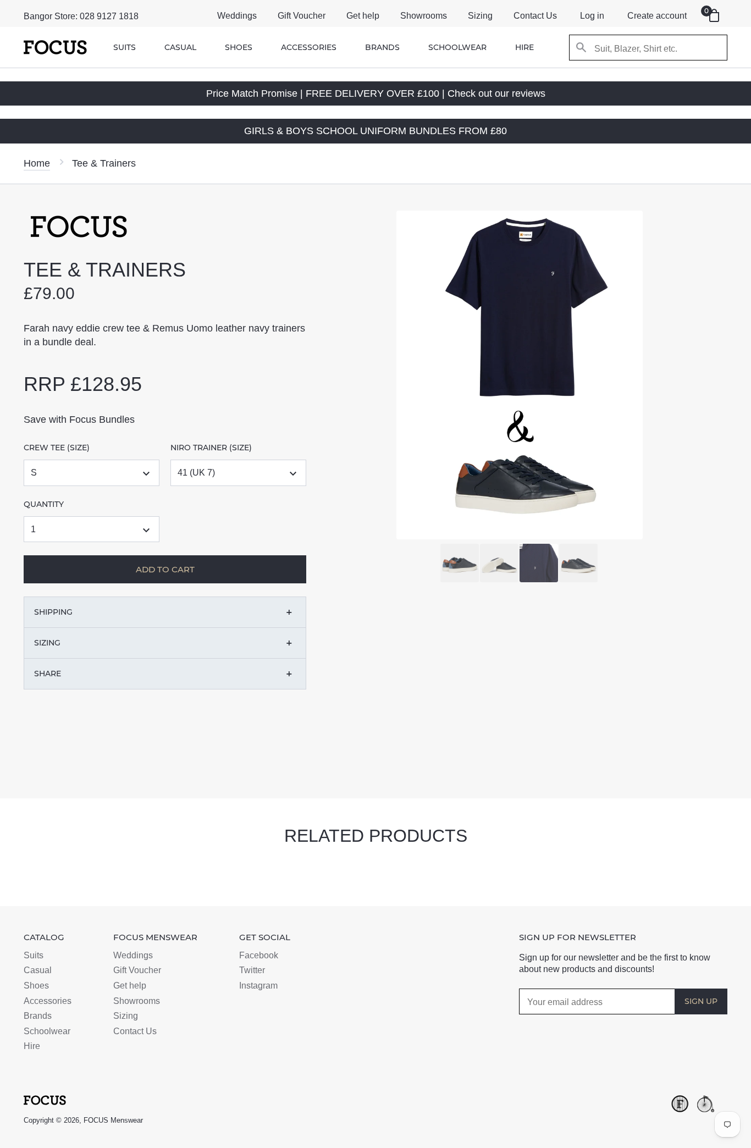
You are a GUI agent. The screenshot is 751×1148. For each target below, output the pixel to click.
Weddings (237, 15)
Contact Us (535, 15)
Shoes (238, 47)
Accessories (308, 47)
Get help (362, 15)
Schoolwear (457, 47)
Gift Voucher (301, 15)
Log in (592, 15)
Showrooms (423, 15)
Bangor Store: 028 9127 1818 (81, 16)
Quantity (44, 504)
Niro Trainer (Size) (211, 447)
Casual (180, 47)
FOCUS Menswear (113, 1120)
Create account (657, 15)
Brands (382, 47)
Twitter (252, 970)
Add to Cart (139, 758)
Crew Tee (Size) (57, 447)
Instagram (258, 985)
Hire (524, 47)
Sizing (480, 15)
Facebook (258, 955)
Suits (124, 47)
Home (37, 163)
